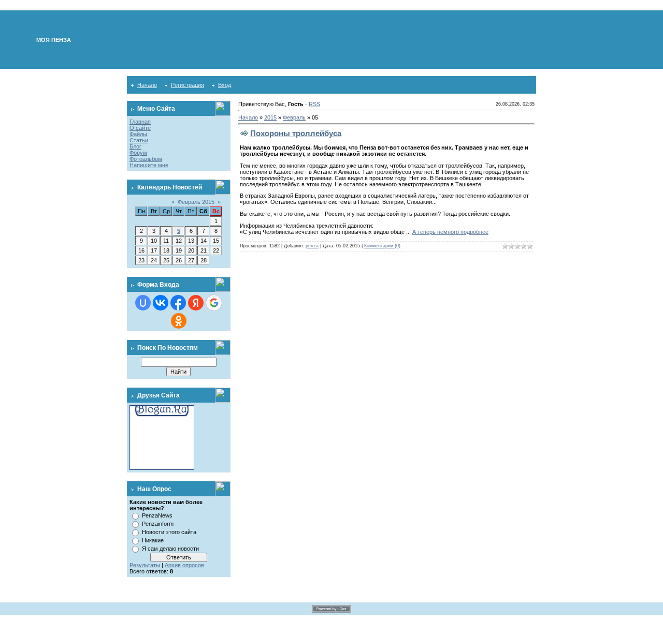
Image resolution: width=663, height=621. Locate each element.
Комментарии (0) (382, 245)
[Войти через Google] (214, 302)
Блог (135, 146)
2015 (270, 117)
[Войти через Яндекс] (196, 302)
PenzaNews (157, 515)
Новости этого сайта (169, 532)
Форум (138, 153)
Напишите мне (148, 165)
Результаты (144, 565)
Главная (140, 122)
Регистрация (187, 85)
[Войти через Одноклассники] (178, 321)
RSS (314, 104)
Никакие (153, 540)
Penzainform (158, 524)
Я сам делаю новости (170, 548)
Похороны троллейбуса (295, 133)
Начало (147, 85)
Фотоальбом (145, 159)
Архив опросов (184, 565)
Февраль (294, 117)
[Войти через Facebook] (178, 302)
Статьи (138, 140)
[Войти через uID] (143, 302)
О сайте (140, 128)
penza (312, 245)
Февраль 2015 (196, 202)
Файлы (138, 134)
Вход (224, 85)
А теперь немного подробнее (450, 232)
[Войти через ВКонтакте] (160, 302)
